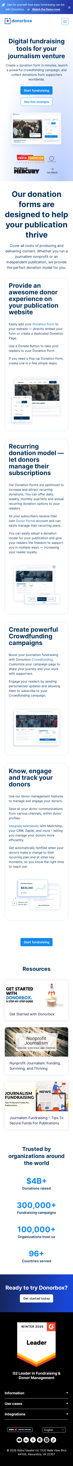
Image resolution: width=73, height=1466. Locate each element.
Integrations (15, 1414)
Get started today (36, 1298)
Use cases (13, 1404)
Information (14, 1393)
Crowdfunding (42, 659)
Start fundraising (36, 90)
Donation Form (43, 324)
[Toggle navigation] (64, 21)
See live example (36, 102)
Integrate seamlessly (24, 826)
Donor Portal (25, 521)
